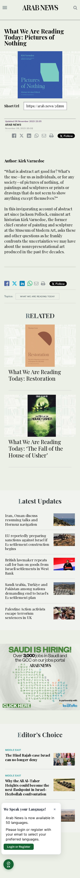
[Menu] (5, 7)
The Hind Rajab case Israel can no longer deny (27, 757)
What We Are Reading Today (37, 296)
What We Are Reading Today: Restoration (35, 375)
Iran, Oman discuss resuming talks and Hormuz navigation (21, 520)
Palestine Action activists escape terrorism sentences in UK (25, 613)
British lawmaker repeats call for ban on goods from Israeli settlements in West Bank (27, 566)
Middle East (13, 749)
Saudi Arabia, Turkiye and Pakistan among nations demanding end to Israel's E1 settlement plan (26, 591)
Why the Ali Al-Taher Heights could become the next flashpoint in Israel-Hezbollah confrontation (27, 787)
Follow (68, 136)
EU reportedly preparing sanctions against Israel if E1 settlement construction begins (27, 542)
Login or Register (18, 846)
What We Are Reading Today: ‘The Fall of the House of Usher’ (36, 448)
